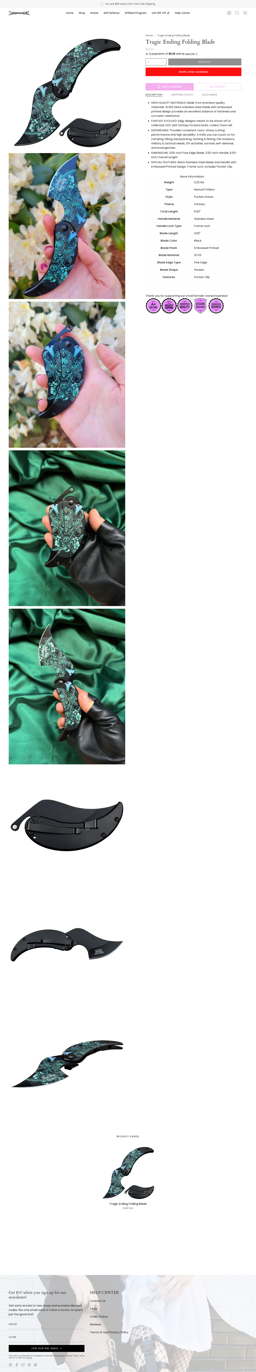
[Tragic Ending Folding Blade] (128, 1172)
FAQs (93, 1309)
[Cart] (245, 13)
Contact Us (98, 1301)
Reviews (95, 1324)
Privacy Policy (72, 1355)
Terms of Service (17, 1357)
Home (149, 35)
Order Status (99, 1317)
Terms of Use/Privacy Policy (109, 1332)
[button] (82, 13)
